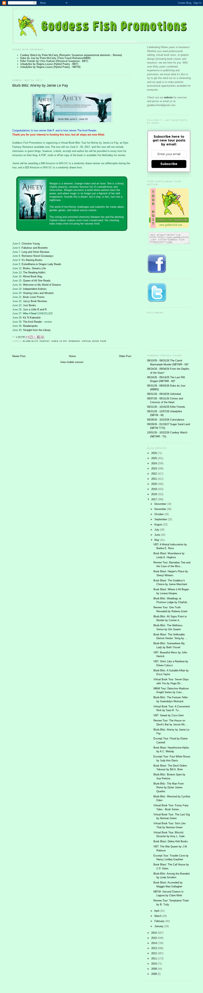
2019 (154, 489)
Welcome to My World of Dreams (42, 284)
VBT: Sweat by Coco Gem (168, 715)
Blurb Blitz (30, 341)
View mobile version (71, 362)
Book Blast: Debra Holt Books (170, 841)
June (157, 534)
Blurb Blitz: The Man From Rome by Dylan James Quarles (168, 787)
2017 (154, 499)
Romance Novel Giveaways (37, 255)
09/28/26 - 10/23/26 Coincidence (165, 419)
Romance (74, 341)
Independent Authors (35, 288)
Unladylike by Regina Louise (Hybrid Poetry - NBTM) (50, 66)
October (159, 514)
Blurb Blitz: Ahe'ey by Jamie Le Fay (40, 85)
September (161, 519)
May (157, 539)
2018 (154, 494)
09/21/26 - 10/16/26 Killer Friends (166, 406)
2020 (154, 483)
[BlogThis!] (31, 337)
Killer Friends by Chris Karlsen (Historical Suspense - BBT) (54, 61)
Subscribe (168, 164)
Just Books (29, 305)
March (158, 915)
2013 (154, 948)
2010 (154, 963)
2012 (154, 953)
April (157, 910)
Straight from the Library (37, 330)
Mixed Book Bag (32, 276)
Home (72, 356)
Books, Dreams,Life (34, 268)
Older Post (125, 356)
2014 (154, 943)
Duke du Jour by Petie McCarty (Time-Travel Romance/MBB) (55, 58)
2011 (154, 958)
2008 (154, 973)
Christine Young (31, 243)
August (158, 524)
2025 (154, 458)
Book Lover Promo (33, 297)
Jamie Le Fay (59, 341)
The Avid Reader (32, 321)
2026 (154, 453)
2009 (154, 968)
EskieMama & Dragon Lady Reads (41, 264)
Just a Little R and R (35, 309)
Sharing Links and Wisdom (38, 293)
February (159, 921)
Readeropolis (30, 325)
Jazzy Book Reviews (35, 301)
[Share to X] (35, 337)
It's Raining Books (32, 260)
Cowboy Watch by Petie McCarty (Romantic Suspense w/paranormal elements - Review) (71, 55)
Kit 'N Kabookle (32, 317)
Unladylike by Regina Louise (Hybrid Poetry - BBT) (49, 64)
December (160, 503)
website (168, 97)
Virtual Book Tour (94, 341)
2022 (154, 473)
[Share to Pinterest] (42, 337)
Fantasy (45, 341)
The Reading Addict (34, 272)
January (159, 926)
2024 (154, 463)
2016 (154, 932)
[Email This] (27, 337)
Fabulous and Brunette (35, 247)
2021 (154, 478)
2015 (154, 937)
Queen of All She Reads (37, 280)
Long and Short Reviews (36, 251)
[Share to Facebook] (39, 337)
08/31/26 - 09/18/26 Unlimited (164, 393)
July (157, 529)
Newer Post (19, 356)
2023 (154, 468)
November (160, 509)
